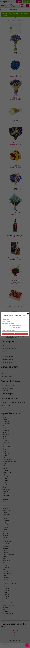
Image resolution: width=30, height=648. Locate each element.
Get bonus (15, 333)
